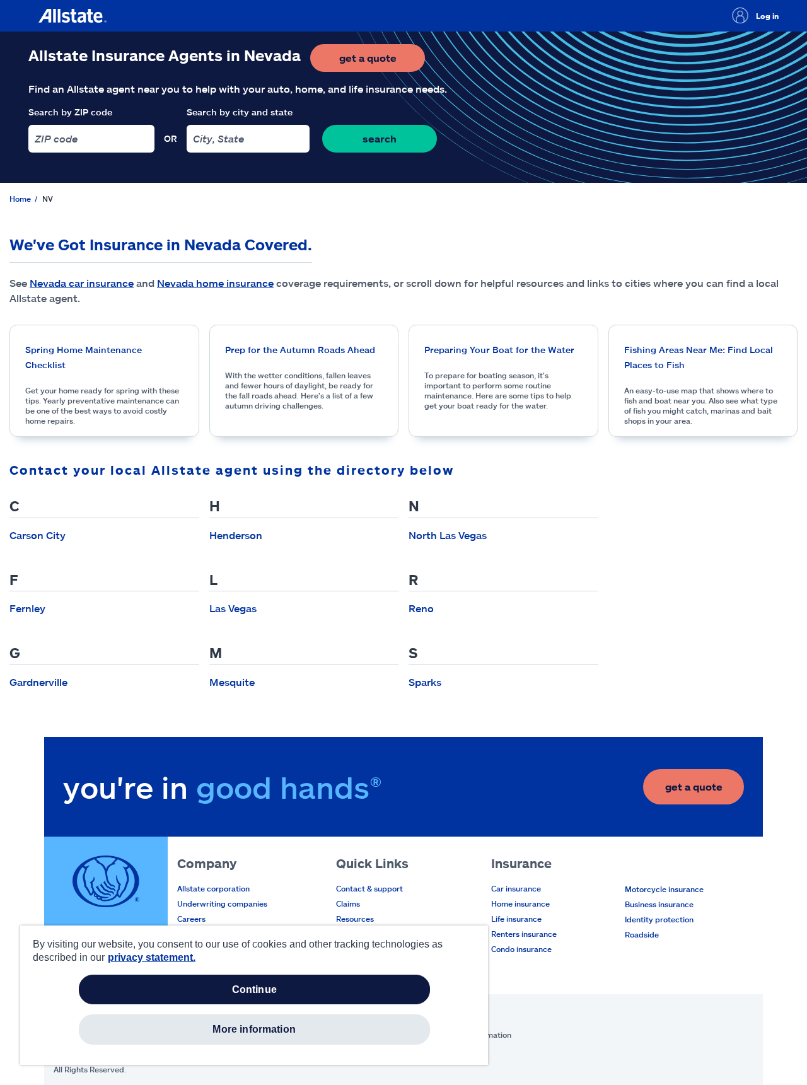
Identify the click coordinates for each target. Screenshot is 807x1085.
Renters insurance (524, 933)
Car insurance (516, 888)
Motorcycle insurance (664, 889)
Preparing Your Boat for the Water (499, 349)
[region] (254, 995)
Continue (254, 989)
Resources (355, 918)
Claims (348, 903)
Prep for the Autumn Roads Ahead (300, 349)
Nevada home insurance (215, 283)
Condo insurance (521, 948)
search (380, 138)
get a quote (382, 61)
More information (254, 1029)
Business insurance (659, 904)
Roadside (642, 934)
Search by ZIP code (70, 112)
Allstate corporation (213, 888)
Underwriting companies (222, 903)
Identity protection (659, 919)
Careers (191, 918)
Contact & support (369, 888)
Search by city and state (240, 112)
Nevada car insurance (82, 283)
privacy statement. (151, 957)
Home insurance (520, 903)
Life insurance (516, 918)
